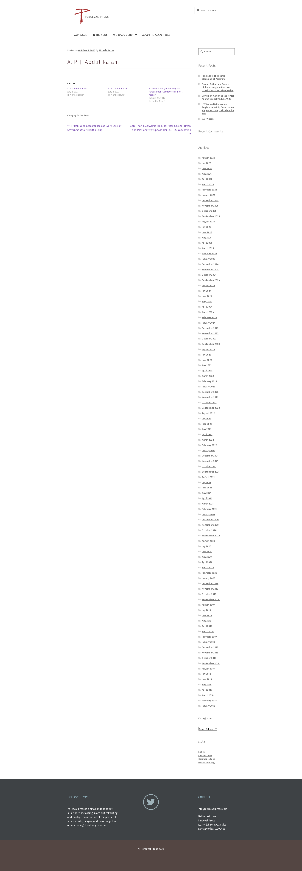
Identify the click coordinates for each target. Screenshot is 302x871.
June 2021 (207, 487)
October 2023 (209, 338)
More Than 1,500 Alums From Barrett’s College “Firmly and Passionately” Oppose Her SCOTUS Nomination (160, 128)
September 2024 (211, 280)
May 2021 (206, 493)
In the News (100, 34)
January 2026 (208, 195)
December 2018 (210, 647)
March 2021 (207, 503)
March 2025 (208, 248)
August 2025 (208, 221)
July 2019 (206, 610)
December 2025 (210, 200)
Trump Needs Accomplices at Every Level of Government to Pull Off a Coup (94, 128)
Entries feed (205, 755)
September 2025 (211, 216)
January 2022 (208, 450)
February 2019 (209, 637)
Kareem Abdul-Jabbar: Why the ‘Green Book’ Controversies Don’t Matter (165, 91)
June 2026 (207, 168)
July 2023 (206, 354)
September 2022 (211, 408)
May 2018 (206, 684)
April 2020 (207, 562)
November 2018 (210, 652)
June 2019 (207, 615)
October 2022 (209, 402)
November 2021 (210, 461)
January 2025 (208, 259)
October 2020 (209, 530)
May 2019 (206, 620)
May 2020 (207, 557)
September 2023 (211, 344)
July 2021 (206, 482)
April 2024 (207, 306)
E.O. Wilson (208, 119)
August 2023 (208, 349)
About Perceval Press (156, 34)
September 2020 (211, 535)
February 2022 (209, 445)
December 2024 (210, 264)
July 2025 (206, 227)
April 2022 (207, 434)
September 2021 (210, 472)
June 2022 (207, 424)
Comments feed (206, 759)
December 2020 (210, 519)
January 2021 (208, 514)
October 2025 (209, 211)
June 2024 (207, 296)
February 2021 (209, 509)
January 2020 (208, 578)
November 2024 (210, 269)
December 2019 (210, 583)
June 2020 (207, 551)
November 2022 (210, 397)
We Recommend (123, 34)
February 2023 (209, 381)
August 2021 (208, 477)
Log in (201, 752)
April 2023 (207, 370)
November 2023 (210, 333)
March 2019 (208, 631)
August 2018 (208, 668)
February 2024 (209, 317)
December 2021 (210, 455)
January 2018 (208, 706)
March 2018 (208, 695)
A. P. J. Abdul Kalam (77, 88)
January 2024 (208, 323)
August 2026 (208, 158)
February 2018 (209, 700)
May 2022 (207, 429)
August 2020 (208, 541)
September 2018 (211, 663)
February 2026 (209, 189)
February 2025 (209, 253)
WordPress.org (206, 762)
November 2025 (210, 205)
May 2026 (207, 174)
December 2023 (210, 328)
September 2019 (211, 599)
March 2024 (208, 312)
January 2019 (208, 642)
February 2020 (209, 573)
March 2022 (208, 440)
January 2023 (208, 386)
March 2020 (208, 567)
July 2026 (206, 163)
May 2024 (207, 301)
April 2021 (207, 498)
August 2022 (208, 413)
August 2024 (208, 285)
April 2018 (207, 690)
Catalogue (80, 34)
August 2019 (208, 605)
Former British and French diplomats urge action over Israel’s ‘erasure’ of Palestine (217, 87)
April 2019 (207, 626)
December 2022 (210, 392)
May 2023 (207, 365)
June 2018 (207, 679)
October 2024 (209, 275)
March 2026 (208, 184)
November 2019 (210, 589)
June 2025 (207, 232)
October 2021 (209, 466)
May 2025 (207, 237)
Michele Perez (106, 50)
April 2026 (207, 179)
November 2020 (210, 525)
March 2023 (208, 376)
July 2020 (206, 546)
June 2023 (207, 360)
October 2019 (209, 594)
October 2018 (209, 658)
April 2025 (207, 243)
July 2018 (206, 674)
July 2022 (206, 418)
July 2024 (206, 291)
